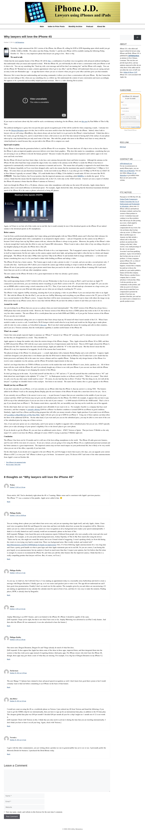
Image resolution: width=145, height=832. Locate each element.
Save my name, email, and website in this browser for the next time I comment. (34, 812)
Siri (49, 61)
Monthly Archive (75, 26)
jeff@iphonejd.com (126, 163)
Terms (129, 130)
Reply (8, 502)
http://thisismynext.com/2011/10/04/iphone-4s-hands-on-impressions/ (31, 544)
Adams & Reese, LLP (130, 72)
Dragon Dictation (17, 130)
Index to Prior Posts (56, 26)
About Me (101, 26)
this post (85, 121)
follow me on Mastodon (127, 171)
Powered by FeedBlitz (135, 127)
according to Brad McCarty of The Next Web (23, 415)
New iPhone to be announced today (16, 462)
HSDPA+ (81, 176)
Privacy (135, 130)
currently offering (33, 409)
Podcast (89, 26)
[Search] (137, 37)
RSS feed (123, 147)
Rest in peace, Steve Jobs (13, 464)
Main (42, 26)
